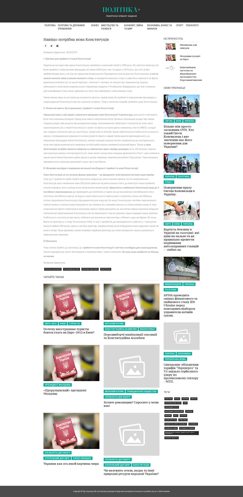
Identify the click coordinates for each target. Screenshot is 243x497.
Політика (50, 25)
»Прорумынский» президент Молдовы (64, 392)
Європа (194, 398)
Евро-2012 (51, 323)
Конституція (105, 269)
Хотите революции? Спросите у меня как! (131, 404)
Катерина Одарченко (90, 269)
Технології (192, 25)
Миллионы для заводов (188, 46)
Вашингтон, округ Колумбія (175, 424)
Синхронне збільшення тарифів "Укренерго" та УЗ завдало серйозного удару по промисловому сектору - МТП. (181, 373)
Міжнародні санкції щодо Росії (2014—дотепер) (180, 433)
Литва (169, 121)
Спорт (179, 25)
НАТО (175, 415)
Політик (183, 415)
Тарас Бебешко (82, 458)
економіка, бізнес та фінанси (159, 27)
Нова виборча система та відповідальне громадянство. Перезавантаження (191, 73)
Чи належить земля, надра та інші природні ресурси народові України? (131, 472)
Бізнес (95, 25)
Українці (189, 411)
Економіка (184, 354)
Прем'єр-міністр (171, 437)
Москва (168, 415)
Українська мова (175, 359)
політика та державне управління (71, 27)
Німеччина (183, 419)
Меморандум (173, 284)
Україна (189, 121)
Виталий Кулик (114, 323)
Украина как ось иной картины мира (71, 464)
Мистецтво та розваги (109, 27)
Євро (168, 224)
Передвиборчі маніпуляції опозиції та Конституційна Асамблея (130, 336)
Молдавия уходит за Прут (190, 58)
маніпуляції (147, 329)
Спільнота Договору (53, 269)
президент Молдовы (57, 385)
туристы (74, 323)
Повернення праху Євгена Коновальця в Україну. (179, 191)
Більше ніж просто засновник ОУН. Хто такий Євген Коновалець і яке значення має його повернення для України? (179, 136)
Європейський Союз (173, 403)
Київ (178, 121)
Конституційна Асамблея (121, 329)
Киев (63, 323)
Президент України (187, 428)
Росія (177, 398)
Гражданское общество (142, 391)
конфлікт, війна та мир (133, 27)
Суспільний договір (71, 269)
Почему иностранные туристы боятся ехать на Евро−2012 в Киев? (68, 330)
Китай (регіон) (170, 419)
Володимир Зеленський (174, 411)
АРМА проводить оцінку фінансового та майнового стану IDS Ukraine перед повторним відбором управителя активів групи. (180, 305)
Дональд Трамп (171, 428)
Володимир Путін (171, 407)
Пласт (169, 182)
